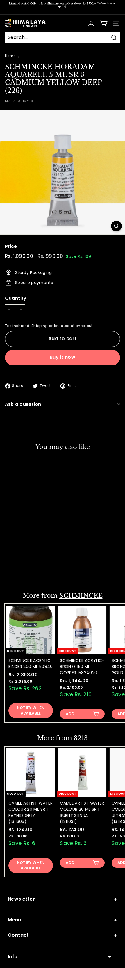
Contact (62, 935)
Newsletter (62, 899)
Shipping (39, 326)
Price (11, 246)
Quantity (15, 298)
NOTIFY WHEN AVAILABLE (31, 710)
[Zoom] (116, 226)
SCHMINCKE (81, 595)
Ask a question (23, 404)
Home (10, 55)
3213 (81, 738)
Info (59, 956)
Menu (62, 920)
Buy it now (62, 357)
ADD (18, 571)
